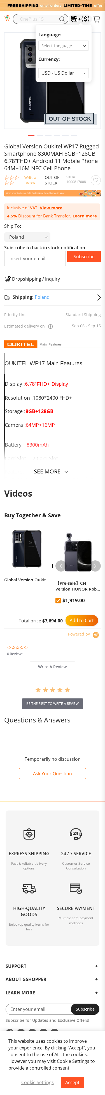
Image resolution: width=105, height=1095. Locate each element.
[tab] (52, 666)
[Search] (62, 19)
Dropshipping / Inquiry (36, 279)
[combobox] (40, 19)
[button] (63, 73)
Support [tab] (16, 966)
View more (51, 208)
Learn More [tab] (20, 993)
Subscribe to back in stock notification (44, 248)
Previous (61, 566)
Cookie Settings (37, 1082)
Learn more (85, 216)
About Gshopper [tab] (26, 979)
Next (95, 566)
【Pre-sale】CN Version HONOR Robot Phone (78, 586)
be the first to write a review (52, 703)
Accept (72, 1082)
